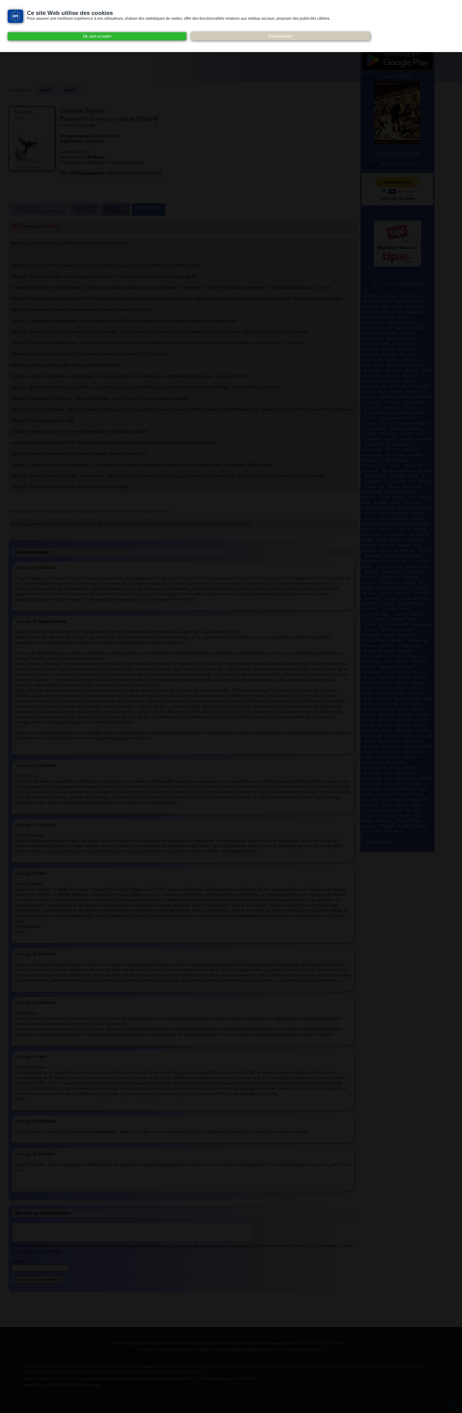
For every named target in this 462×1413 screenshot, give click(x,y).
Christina (81, 152)
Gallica (361, 1367)
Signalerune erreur (115, 209)
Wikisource (142, 1373)
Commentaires (148, 208)
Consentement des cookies (48, 1367)
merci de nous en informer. (323, 1343)
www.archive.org (64, 1379)
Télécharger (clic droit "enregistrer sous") (39, 209)
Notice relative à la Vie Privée (105, 1367)
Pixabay (162, 1373)
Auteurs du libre (238, 1367)
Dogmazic (314, 1367)
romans (70, 90)
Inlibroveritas (385, 1367)
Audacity (212, 1367)
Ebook (331, 1367)
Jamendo (409, 1367)
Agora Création (241, 1379)
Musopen (71, 1373)
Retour (46, 90)
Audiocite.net (105, 136)
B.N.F (261, 1367)
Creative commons (285, 1367)
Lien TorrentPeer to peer (85, 209)
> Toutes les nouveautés (397, 153)
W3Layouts (200, 1379)
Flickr (345, 1367)
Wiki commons (95, 1373)
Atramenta (190, 1367)
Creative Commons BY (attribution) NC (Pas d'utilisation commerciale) (185, 524)
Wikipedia (120, 1373)
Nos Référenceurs (188, 1373)
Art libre (169, 1367)
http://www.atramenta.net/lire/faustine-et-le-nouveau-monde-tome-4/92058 (97, 511)
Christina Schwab (82, 111)
